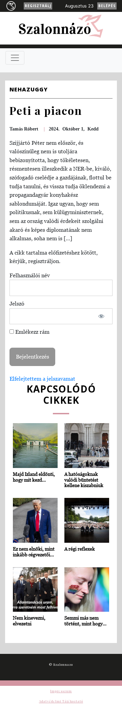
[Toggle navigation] (14, 58)
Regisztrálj (38, 5)
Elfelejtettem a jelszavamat (42, 379)
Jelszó (16, 303)
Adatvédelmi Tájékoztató (61, 701)
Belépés (107, 5)
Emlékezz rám (31, 332)
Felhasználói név (29, 275)
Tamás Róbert (23, 129)
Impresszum (61, 691)
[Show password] (101, 316)
